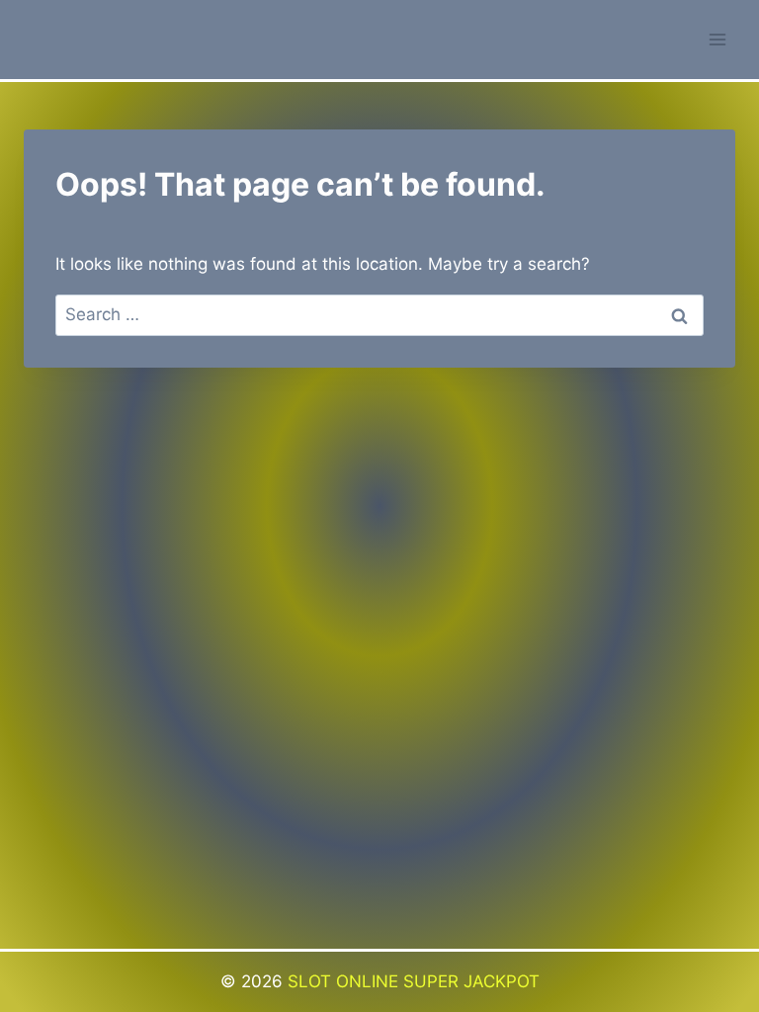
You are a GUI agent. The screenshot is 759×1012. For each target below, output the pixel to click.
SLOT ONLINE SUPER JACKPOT (414, 981)
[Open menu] (717, 39)
